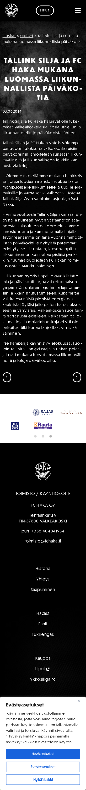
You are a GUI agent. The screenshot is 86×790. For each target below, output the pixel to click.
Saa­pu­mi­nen (43, 589)
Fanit (43, 623)
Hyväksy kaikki (43, 754)
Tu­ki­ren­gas (43, 634)
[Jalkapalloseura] (11, 10)
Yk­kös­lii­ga (40, 679)
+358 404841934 (48, 530)
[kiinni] (81, 701)
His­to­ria (43, 568)
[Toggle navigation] (78, 10)
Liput (45, 10)
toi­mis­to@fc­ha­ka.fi (43, 540)
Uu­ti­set (26, 35)
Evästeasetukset (43, 766)
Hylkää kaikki (43, 779)
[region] (43, 743)
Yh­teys (43, 578)
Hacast (43, 613)
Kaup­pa (43, 658)
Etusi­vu (9, 35)
